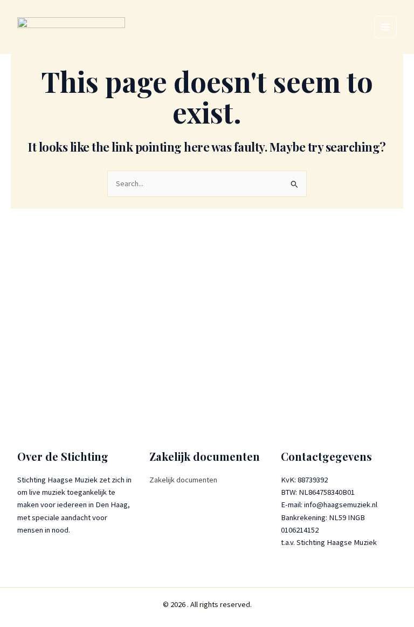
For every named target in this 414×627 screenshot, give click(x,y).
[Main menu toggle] (385, 27)
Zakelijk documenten (183, 480)
